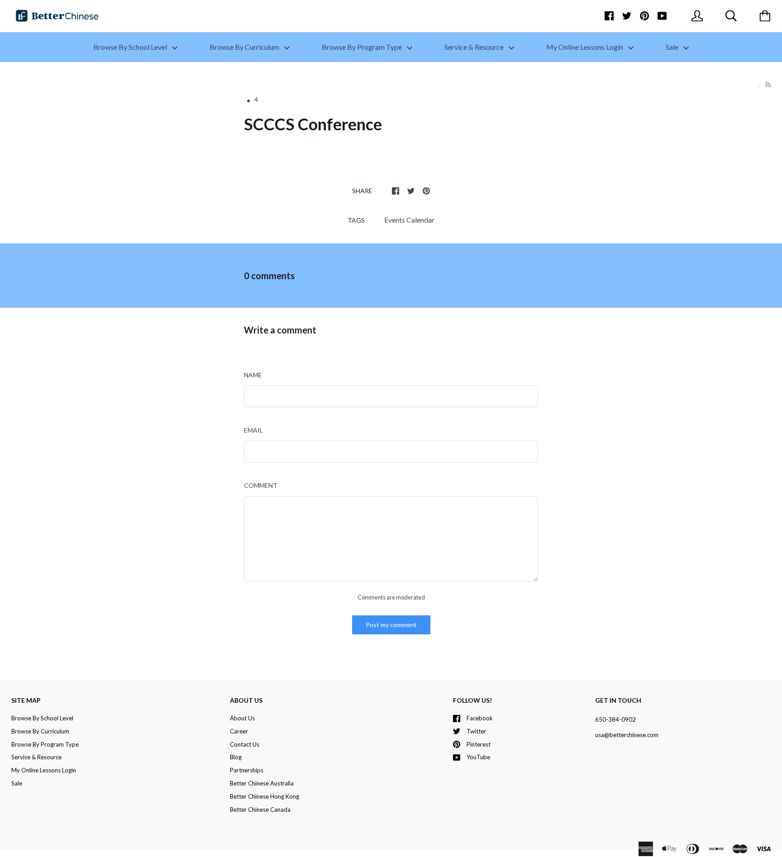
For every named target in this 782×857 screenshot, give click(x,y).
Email (253, 430)
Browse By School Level (130, 47)
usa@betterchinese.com (626, 734)
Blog (236, 757)
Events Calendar (409, 219)
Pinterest (479, 744)
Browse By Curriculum (245, 47)
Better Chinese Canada (260, 809)
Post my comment (391, 624)
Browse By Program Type (362, 47)
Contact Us (244, 744)
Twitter (476, 731)
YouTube (478, 757)
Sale (673, 47)
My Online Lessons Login (585, 47)
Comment (260, 485)
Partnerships (246, 770)
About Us (242, 718)
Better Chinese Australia (262, 783)
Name (253, 375)
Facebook (480, 718)
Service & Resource (474, 47)
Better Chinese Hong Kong (264, 796)
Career (239, 731)
